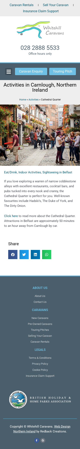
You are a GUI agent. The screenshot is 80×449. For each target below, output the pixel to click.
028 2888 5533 (40, 47)
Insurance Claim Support (41, 11)
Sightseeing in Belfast (57, 172)
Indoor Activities (29, 172)
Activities (34, 99)
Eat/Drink (10, 172)
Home (22, 99)
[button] (12, 254)
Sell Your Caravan (56, 5)
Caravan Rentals (21, 5)
